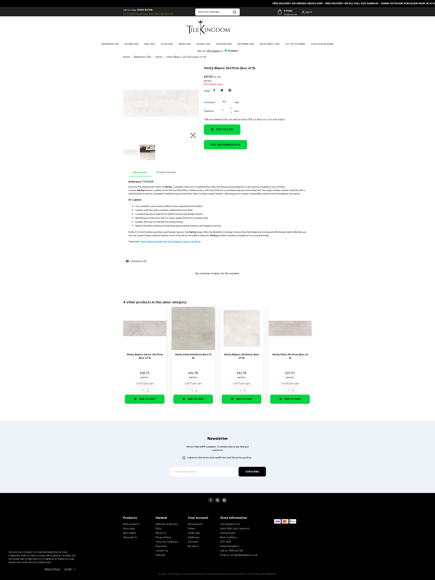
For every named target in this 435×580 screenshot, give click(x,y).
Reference (134, 182)
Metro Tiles (185, 44)
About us (160, 533)
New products (131, 524)
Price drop (129, 528)
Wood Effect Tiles (270, 44)
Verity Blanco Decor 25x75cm (184, 242)
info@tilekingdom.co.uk (243, 555)
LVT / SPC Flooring (295, 44)
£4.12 (225, 145)
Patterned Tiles (246, 44)
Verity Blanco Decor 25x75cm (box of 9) (145, 356)
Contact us (161, 551)
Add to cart (222, 129)
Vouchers (193, 542)
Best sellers (129, 533)
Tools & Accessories (322, 44)
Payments (161, 546)
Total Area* (210, 103)
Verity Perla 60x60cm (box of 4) (193, 356)
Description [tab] (140, 172)
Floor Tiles (167, 44)
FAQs (158, 528)
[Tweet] (222, 90)
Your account (198, 518)
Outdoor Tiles (224, 44)
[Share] (214, 90)
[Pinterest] (230, 90)
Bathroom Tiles (110, 44)
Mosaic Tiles (203, 44)
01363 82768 (144, 10)
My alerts (193, 546)
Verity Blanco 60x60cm (153, 242)
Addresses (194, 537)
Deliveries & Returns (166, 524)
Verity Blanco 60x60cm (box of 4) (241, 356)
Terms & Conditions (166, 542)
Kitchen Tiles (131, 44)
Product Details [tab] (166, 172)
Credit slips (194, 533)
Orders (191, 528)
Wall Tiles (149, 44)
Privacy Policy (163, 537)
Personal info (195, 524)
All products (130, 537)
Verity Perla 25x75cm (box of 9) (290, 356)
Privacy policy (52, 569)
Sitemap (160, 555)
